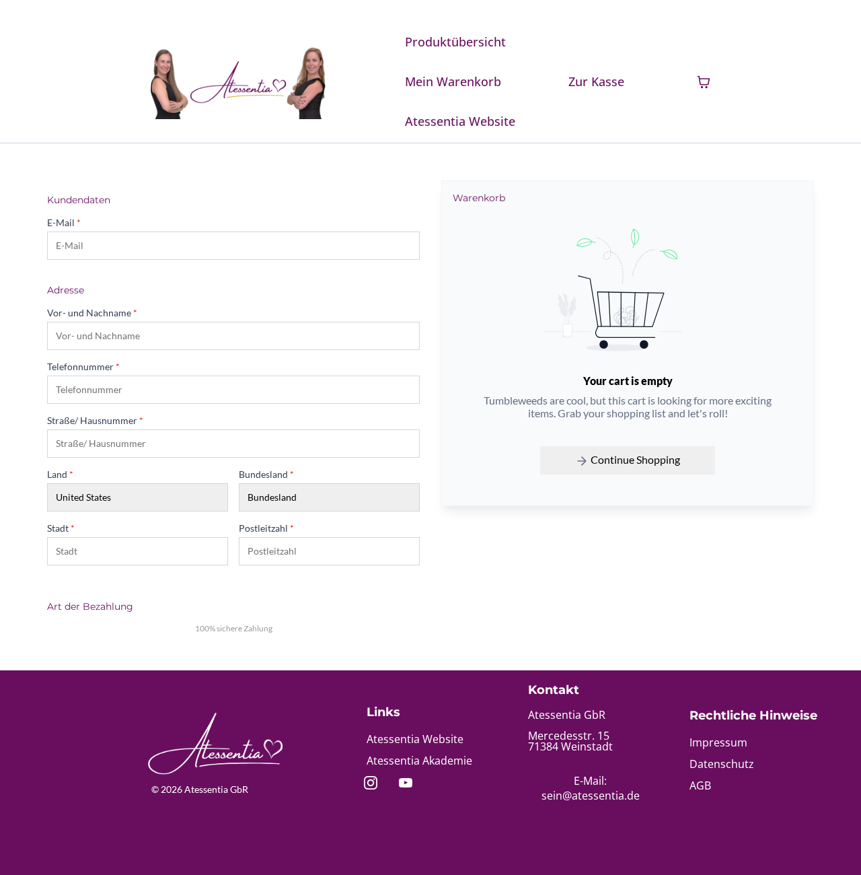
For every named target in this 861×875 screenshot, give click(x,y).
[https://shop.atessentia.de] (238, 82)
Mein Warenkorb (453, 81)
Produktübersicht (455, 42)
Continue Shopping (634, 459)
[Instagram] (370, 782)
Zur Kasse (596, 81)
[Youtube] (405, 782)
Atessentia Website (460, 121)
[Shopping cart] (703, 82)
